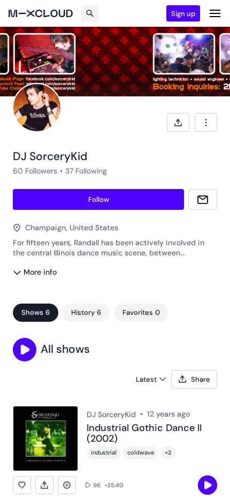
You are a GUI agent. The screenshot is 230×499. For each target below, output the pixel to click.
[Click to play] (207, 485)
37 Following (86, 171)
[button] (24, 349)
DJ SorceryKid (111, 414)
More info (40, 272)
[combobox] (206, 122)
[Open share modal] (178, 122)
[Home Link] (41, 13)
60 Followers (35, 171)
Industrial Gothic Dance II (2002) (144, 433)
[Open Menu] (215, 13)
